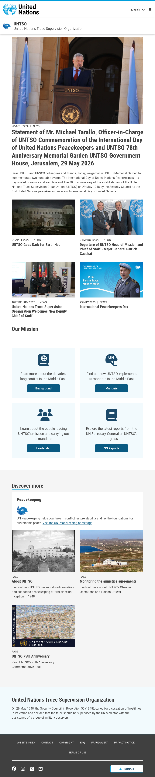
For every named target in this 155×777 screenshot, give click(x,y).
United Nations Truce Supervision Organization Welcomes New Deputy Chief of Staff (39, 311)
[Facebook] (15, 768)
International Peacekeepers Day (104, 306)
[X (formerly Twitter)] (32, 768)
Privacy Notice (124, 742)
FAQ (82, 742)
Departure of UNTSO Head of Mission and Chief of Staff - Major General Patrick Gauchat (111, 249)
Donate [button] (129, 769)
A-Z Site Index (26, 742)
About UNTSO (22, 581)
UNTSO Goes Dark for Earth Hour (37, 244)
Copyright (66, 742)
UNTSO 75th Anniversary (31, 656)
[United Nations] (21, 9)
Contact (47, 742)
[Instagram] (23, 768)
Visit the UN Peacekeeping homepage (67, 523)
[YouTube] (40, 768)
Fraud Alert (99, 742)
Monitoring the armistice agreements (108, 581)
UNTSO (20, 24)
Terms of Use (77, 752)
